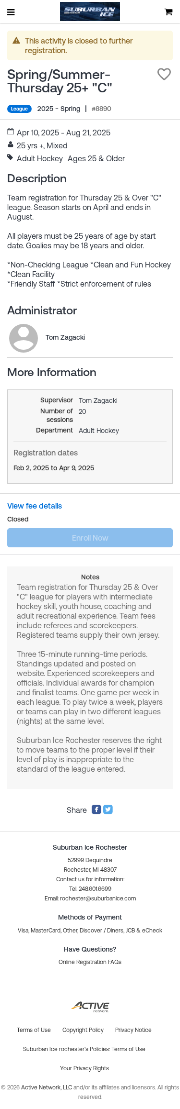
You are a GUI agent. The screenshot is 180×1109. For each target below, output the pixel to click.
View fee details (34, 505)
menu (11, 11)
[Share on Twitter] (108, 812)
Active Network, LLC (47, 1087)
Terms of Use (128, 1049)
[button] (164, 74)
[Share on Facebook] (96, 812)
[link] (23, 338)
